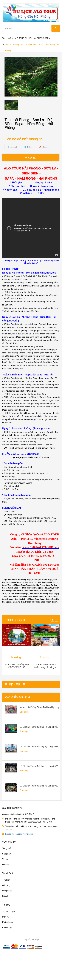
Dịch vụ (5, 916)
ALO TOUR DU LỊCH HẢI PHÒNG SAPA (32, 38)
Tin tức (5, 859)
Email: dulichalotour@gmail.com (19, 833)
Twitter (29, 147)
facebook (13, 147)
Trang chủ (6, 848)
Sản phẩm (6, 853)
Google (46, 147)
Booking (16, 657)
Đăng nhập (7, 890)
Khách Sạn (7, 927)
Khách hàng (7, 922)
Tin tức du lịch (8, 911)
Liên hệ (5, 864)
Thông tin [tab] (30, 158)
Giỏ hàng (6, 885)
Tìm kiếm (6, 879)
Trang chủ (6, 38)
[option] (11, 105)
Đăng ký (5, 896)
